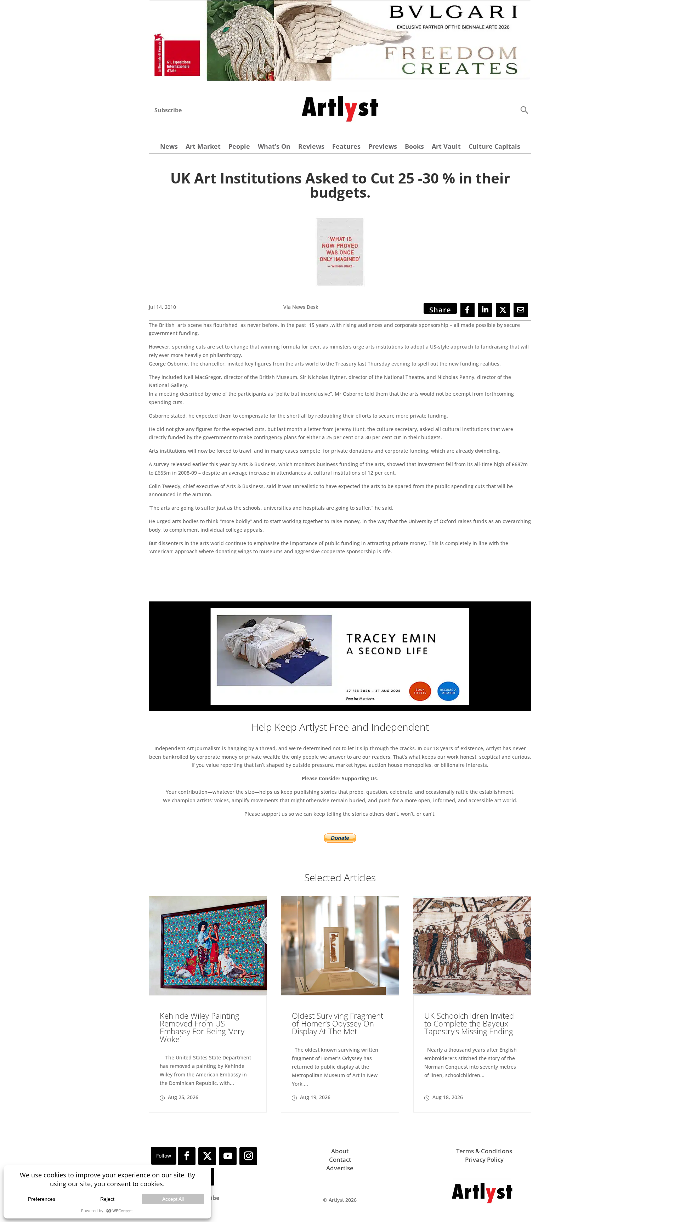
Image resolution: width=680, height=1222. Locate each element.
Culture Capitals (494, 147)
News (169, 147)
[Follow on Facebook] (187, 1156)
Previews (382, 147)
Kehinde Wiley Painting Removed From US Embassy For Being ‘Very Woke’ (202, 1027)
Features (346, 147)
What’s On (274, 147)
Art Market (203, 147)
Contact (340, 1159)
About (339, 1151)
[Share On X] (503, 310)
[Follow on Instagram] (248, 1156)
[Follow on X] (207, 1156)
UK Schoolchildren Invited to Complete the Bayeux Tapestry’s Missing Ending (469, 1023)
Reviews (311, 147)
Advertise (339, 1168)
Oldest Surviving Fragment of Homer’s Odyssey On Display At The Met (337, 1023)
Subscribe (168, 110)
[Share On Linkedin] (485, 310)
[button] (524, 109)
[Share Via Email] (521, 310)
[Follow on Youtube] (228, 1156)
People (239, 147)
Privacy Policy (484, 1159)
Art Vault (446, 147)
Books (414, 147)
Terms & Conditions (484, 1151)
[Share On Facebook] (467, 310)
